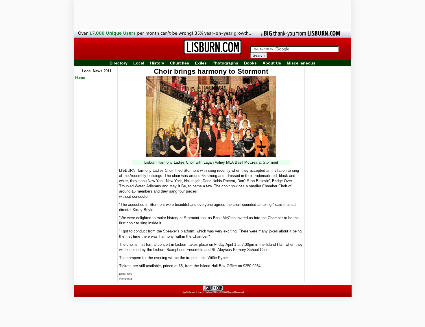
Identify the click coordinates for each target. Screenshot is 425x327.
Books (250, 63)
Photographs (225, 63)
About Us (272, 63)
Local (138, 63)
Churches (179, 63)
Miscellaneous (301, 63)
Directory (119, 63)
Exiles (201, 63)
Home (80, 77)
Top (184, 292)
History (157, 63)
